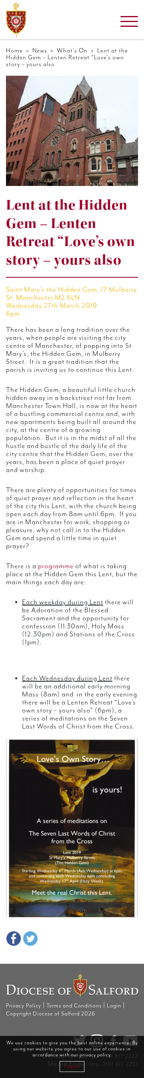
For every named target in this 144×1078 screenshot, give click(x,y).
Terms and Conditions (74, 1006)
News (39, 50)
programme (56, 566)
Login (114, 1006)
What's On (72, 50)
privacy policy (95, 1055)
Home (14, 50)
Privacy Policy (23, 1006)
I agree (72, 1067)
